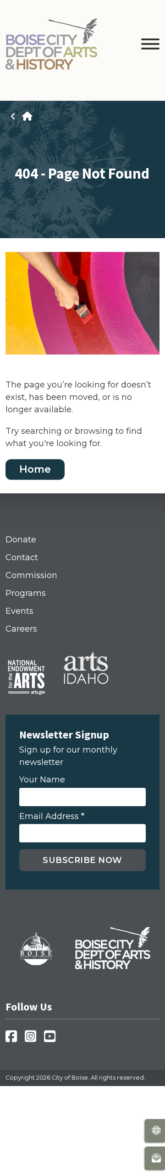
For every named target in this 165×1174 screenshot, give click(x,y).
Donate (21, 540)
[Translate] (155, 1130)
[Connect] (155, 1158)
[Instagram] (33, 1039)
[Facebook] (14, 1039)
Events (19, 611)
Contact (22, 557)
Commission (31, 575)
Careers (21, 629)
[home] (27, 116)
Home (35, 469)
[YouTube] (52, 1039)
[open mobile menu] (150, 45)
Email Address (51, 816)
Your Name (42, 780)
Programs (26, 593)
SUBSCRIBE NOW (82, 860)
